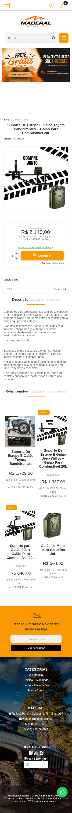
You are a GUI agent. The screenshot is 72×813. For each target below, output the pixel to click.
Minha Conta (36, 690)
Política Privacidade (36, 680)
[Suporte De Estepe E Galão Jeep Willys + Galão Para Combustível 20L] (52, 454)
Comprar (45, 255)
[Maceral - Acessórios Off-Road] (36, 22)
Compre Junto (20, 119)
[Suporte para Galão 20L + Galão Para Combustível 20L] (20, 547)
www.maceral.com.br (45, 801)
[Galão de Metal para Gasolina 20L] (52, 542)
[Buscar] (53, 37)
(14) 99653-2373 (37, 729)
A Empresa (36, 674)
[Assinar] (36, 648)
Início (6, 119)
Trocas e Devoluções (36, 685)
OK (60, 289)
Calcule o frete (10, 279)
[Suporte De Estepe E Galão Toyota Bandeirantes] (20, 450)
